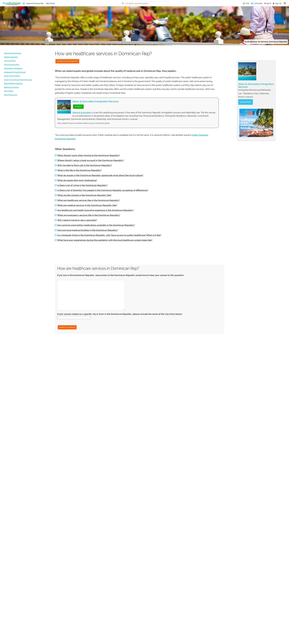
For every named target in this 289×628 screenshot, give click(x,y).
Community (258, 3)
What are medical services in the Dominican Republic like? (87, 205)
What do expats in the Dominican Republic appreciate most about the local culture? (100, 175)
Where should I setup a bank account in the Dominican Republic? (90, 160)
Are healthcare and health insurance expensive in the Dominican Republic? (95, 210)
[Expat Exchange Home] (11, 3)
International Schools (12, 53)
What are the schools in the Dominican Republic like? (84, 195)
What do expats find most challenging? (77, 180)
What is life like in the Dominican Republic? (79, 170)
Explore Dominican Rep (34, 3)
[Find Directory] (244, 3)
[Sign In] (265, 3)
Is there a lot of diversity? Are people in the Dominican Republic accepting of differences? (102, 190)
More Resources (10, 95)
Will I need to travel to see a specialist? (77, 220)
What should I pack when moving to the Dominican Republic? (88, 155)
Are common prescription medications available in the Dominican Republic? (96, 225)
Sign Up (278, 3)
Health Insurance (11, 57)
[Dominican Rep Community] (252, 3)
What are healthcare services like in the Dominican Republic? (88, 200)
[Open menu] (285, 3)
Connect (78, 106)
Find (247, 3)
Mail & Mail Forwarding (13, 83)
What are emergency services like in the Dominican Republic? (88, 215)
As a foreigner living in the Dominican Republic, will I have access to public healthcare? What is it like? (109, 235)
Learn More (245, 102)
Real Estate (8, 91)
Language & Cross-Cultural (15, 72)
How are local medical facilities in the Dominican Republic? (87, 230)
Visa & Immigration (11, 65)
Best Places (50, 3)
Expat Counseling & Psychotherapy (18, 80)
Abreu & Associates (81, 112)
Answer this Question (68, 61)
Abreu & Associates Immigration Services (95, 101)
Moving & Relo (10, 61)
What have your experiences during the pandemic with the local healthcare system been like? (104, 240)
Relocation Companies (13, 68)
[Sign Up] (274, 3)
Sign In (268, 3)
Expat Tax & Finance (12, 76)
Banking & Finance (11, 87)
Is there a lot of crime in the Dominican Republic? (82, 185)
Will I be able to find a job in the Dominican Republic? (84, 165)
